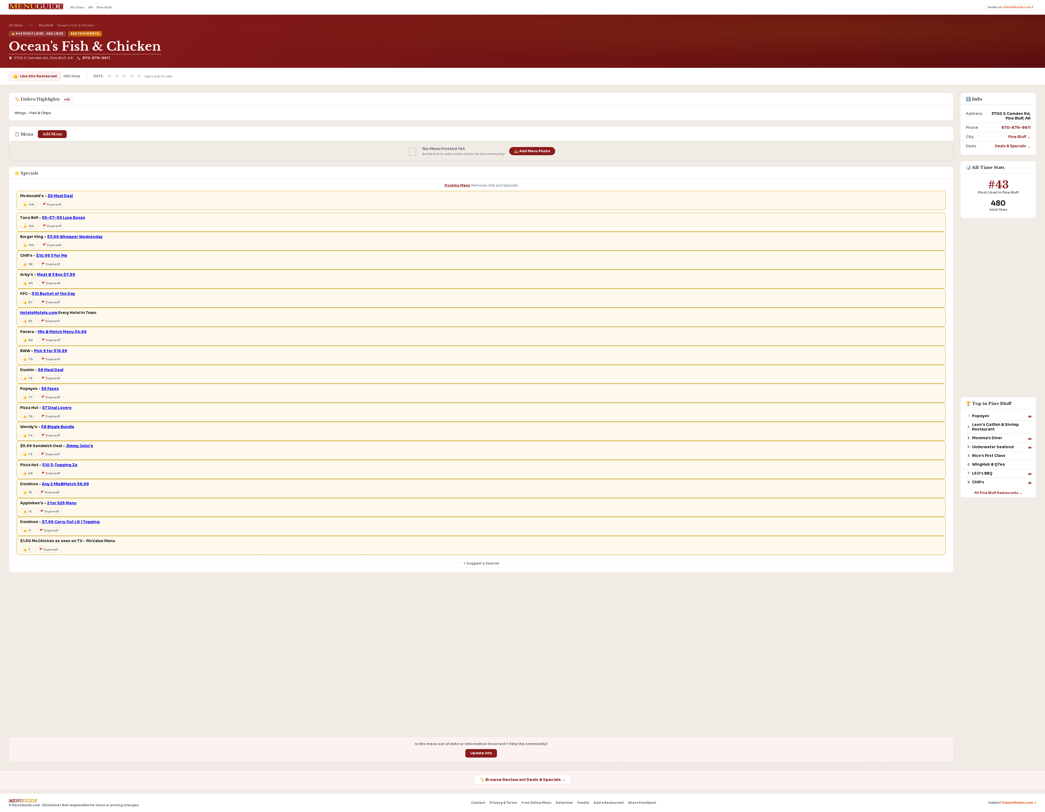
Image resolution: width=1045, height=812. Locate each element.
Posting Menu (457, 185)
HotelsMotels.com (38, 312)
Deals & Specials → (1013, 146)
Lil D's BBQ (982, 473)
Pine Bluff (104, 7)
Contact (478, 803)
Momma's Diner (987, 438)
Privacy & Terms (503, 803)
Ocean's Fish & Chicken (85, 46)
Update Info (481, 753)
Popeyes (980, 416)
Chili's (978, 482)
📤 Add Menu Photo (532, 151)
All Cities (77, 7)
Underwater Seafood (993, 447)
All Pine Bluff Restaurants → (998, 493)
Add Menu (52, 134)
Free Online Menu (536, 803)
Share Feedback (642, 803)
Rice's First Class (988, 455)
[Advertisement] (481, 618)
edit (67, 99)
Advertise (564, 803)
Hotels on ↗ (1011, 7)
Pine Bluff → (1019, 137)
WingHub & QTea (988, 464)
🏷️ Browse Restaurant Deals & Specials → (522, 779)
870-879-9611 (96, 58)
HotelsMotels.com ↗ (1019, 803)
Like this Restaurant (35, 76)
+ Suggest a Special (481, 563)
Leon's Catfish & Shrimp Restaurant (995, 427)
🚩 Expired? (52, 204)
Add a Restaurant (609, 803)
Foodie (583, 803)
